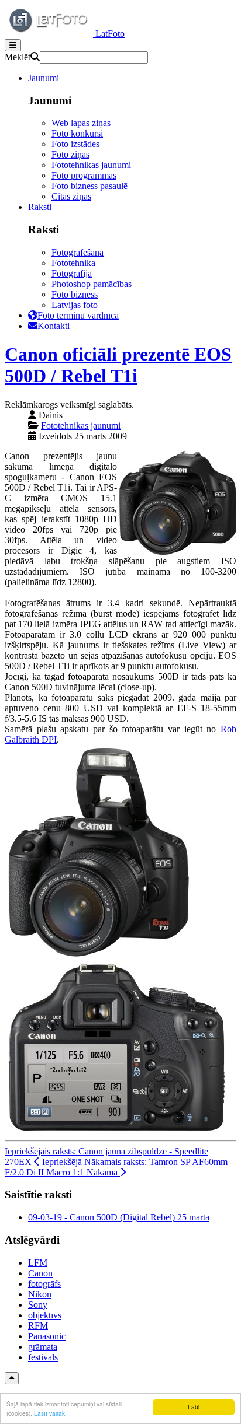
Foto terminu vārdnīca (78, 315)
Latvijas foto (74, 305)
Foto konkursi (77, 133)
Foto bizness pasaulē (89, 186)
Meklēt (17, 57)
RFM (38, 1326)
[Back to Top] (12, 1378)
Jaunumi (43, 78)
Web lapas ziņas (81, 123)
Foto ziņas (70, 154)
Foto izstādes (75, 144)
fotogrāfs (44, 1284)
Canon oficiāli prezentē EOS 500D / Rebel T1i (118, 365)
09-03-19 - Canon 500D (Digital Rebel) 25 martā (118, 1217)
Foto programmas (83, 175)
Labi (193, 1406)
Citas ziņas (71, 196)
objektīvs (44, 1315)
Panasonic (47, 1336)
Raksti (39, 207)
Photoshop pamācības (91, 284)
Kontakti (53, 326)
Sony (37, 1305)
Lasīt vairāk (49, 1413)
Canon (40, 1273)
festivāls (43, 1357)
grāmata (42, 1347)
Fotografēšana (77, 252)
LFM (37, 1263)
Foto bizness (74, 294)
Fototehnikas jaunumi (91, 165)
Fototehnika (73, 263)
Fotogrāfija (71, 273)
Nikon (39, 1294)
